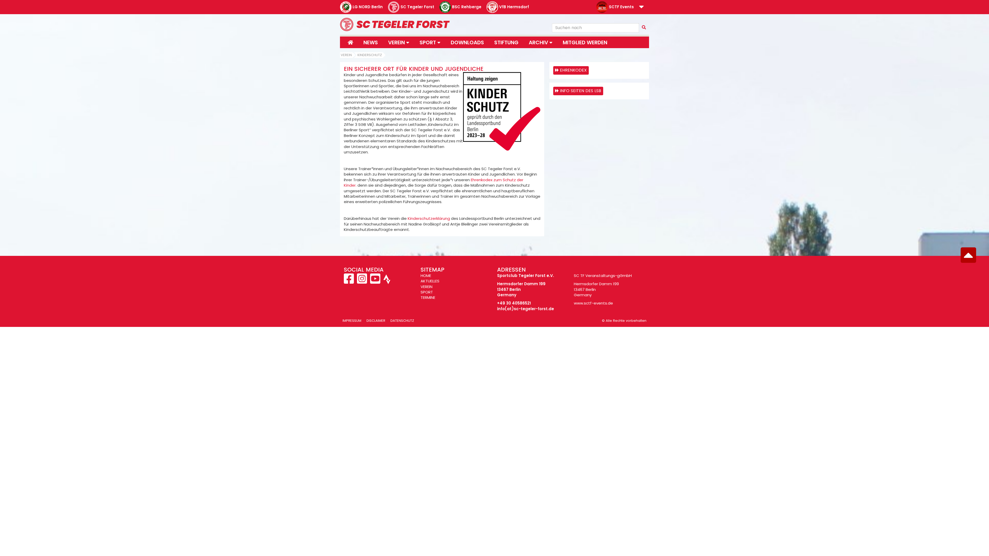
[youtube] (375, 281)
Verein (346, 55)
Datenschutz (402, 320)
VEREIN (426, 286)
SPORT (427, 292)
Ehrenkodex (573, 70)
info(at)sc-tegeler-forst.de (525, 308)
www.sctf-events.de (593, 303)
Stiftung (506, 42)
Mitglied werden (585, 42)
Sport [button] (428, 42)
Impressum (352, 320)
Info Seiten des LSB (580, 91)
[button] (641, 7)
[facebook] (349, 281)
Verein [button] (397, 42)
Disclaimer (375, 320)
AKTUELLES (430, 281)
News (370, 42)
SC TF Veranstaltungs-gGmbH (603, 275)
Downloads (467, 42)
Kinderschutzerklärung (429, 218)
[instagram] (362, 281)
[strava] (386, 281)
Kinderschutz (369, 55)
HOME (426, 275)
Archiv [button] (539, 42)
